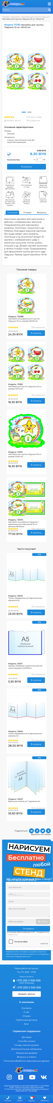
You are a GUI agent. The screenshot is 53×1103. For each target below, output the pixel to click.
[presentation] (47, 73)
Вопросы (41, 212)
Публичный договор (26, 1020)
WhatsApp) (29, 983)
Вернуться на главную (41, 834)
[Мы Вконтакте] (43, 1077)
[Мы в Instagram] (9, 1077)
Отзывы (27, 212)
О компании (26, 1002)
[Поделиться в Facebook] (37, 830)
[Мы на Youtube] (32, 1077)
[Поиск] (49, 10)
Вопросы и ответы (26, 1057)
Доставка (26, 1037)
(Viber (21, 983)
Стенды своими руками (26, 1045)
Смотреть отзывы (34, 117)
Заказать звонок (13, 121)
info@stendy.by (12, 934)
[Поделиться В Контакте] (31, 830)
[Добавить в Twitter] (42, 830)
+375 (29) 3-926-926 (28, 987)
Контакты (26, 1008)
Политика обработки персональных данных (26, 1061)
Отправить (28, 928)
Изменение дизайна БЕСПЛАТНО (10, 187)
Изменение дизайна (26, 1053)
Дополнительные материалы (26, 1049)
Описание (12, 212)
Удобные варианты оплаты (26, 202)
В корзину (36, 333)
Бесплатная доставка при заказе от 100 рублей (10, 202)
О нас (26, 1012)
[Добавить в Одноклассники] (48, 830)
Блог (26, 1024)
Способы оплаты (26, 1041)
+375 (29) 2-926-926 (28, 980)
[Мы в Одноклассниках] (20, 1077)
